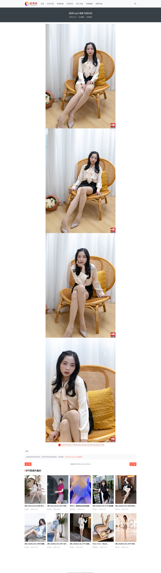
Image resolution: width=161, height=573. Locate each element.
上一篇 (28, 464)
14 (91, 445)
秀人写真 (79, 4)
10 (79, 445)
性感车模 (60, 4)
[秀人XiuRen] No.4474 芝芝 (125, 544)
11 (82, 445)
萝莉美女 (72, 509)
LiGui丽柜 (81, 17)
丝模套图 (89, 4)
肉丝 (27, 451)
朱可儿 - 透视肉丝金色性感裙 (79, 506)
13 (88, 445)
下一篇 (133, 464)
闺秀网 (80, 457)
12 (85, 445)
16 (97, 445)
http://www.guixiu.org (71, 457)
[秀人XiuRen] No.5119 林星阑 (103, 506)
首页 (42, 4)
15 (94, 445)
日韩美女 (70, 4)
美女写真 (50, 4)
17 (100, 445)
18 (103, 445)
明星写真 (99, 4)
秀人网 (27, 509)
